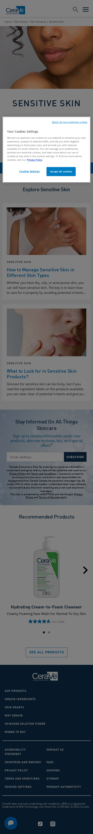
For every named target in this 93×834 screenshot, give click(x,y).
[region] (46, 149)
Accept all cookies (61, 171)
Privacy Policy (34, 159)
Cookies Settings (29, 171)
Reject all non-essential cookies (69, 122)
